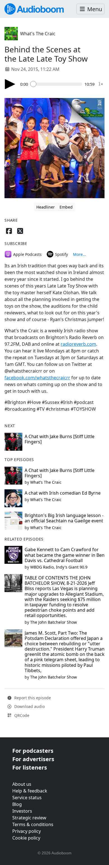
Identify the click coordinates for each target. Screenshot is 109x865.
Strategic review (29, 818)
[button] (90, 9)
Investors (22, 811)
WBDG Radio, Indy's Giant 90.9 (58, 567)
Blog (17, 804)
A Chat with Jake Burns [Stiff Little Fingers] (59, 439)
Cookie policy (26, 838)
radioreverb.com (78, 344)
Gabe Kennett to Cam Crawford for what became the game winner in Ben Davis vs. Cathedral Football (65, 554)
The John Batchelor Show (53, 622)
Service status (27, 797)
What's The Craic (37, 34)
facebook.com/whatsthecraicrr (37, 378)
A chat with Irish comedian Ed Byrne (63, 493)
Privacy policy (26, 831)
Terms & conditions (32, 824)
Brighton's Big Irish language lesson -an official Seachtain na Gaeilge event (64, 518)
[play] (10, 84)
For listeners (29, 767)
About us (21, 784)
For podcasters (32, 750)
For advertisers (33, 759)
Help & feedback (29, 791)
